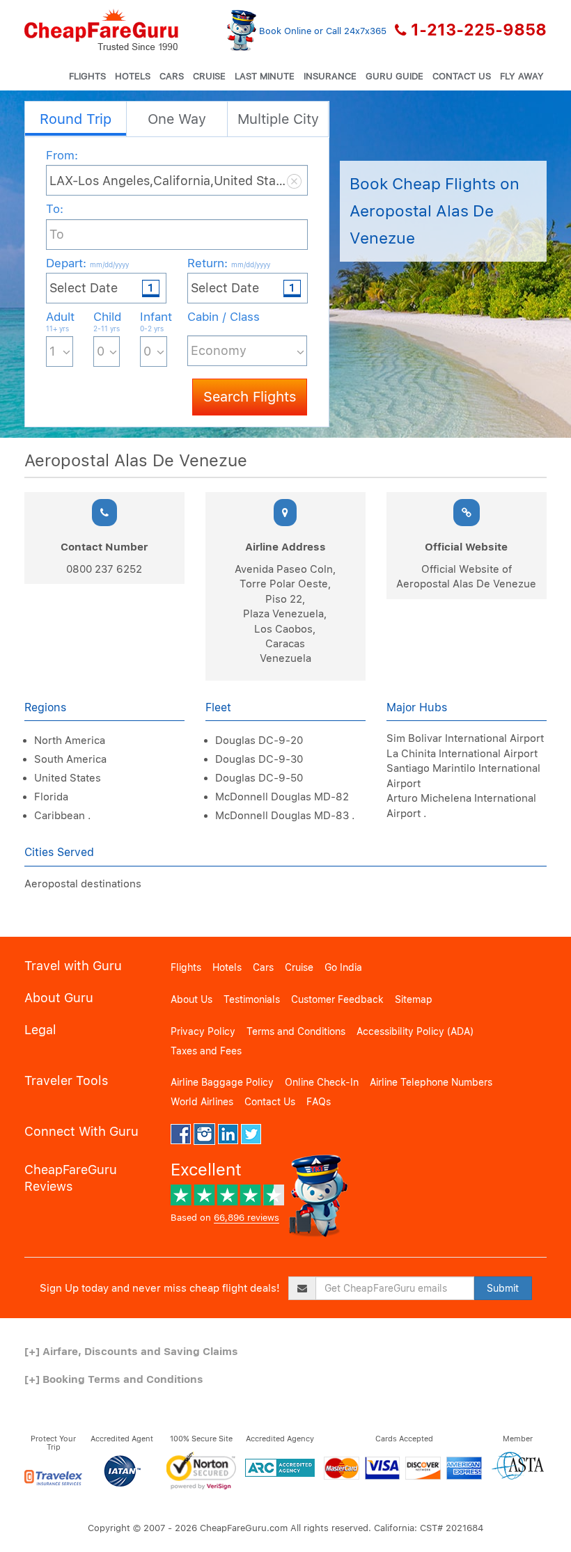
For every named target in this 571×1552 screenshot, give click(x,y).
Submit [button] (503, 1288)
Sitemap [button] (413, 999)
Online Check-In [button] (322, 1082)
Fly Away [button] (522, 76)
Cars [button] (171, 76)
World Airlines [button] (202, 1101)
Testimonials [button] (252, 999)
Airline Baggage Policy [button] (222, 1082)
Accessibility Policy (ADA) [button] (415, 1031)
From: (62, 155)
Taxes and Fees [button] (206, 1050)
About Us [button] (191, 999)
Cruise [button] (209, 76)
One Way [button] (177, 119)
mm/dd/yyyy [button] (109, 264)
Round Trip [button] (75, 119)
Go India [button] (343, 967)
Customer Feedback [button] (337, 999)
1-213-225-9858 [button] (479, 30)
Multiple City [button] (278, 119)
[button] (101, 30)
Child (106, 321)
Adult (59, 321)
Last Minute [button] (265, 76)
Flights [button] (87, 76)
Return (228, 263)
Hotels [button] (132, 76)
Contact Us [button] (461, 76)
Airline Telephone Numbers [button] (431, 1082)
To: (54, 209)
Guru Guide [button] (394, 76)
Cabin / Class (223, 317)
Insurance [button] (330, 76)
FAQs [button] (318, 1101)
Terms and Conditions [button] (296, 1031)
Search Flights (249, 396)
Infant (153, 321)
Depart (87, 263)
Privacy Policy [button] (203, 1031)
